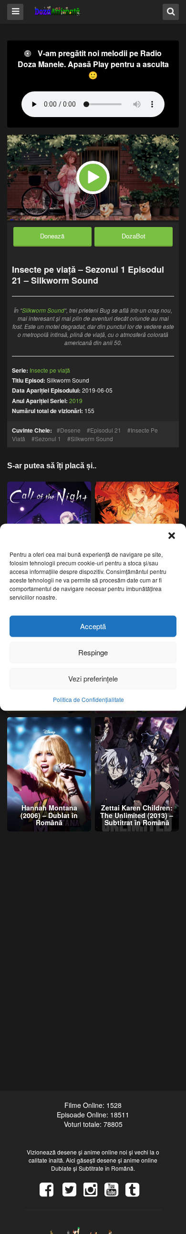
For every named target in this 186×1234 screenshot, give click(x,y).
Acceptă (93, 626)
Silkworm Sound (43, 310)
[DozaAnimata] (58, 11)
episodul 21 (105, 430)
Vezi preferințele (93, 678)
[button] (171, 535)
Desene (70, 430)
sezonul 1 (48, 438)
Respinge (93, 652)
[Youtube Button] (114, 1192)
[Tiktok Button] (135, 1192)
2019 (76, 400)
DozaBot (133, 235)
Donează (52, 235)
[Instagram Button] (93, 1192)
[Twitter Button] (72, 1192)
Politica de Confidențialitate (88, 699)
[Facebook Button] (50, 1192)
